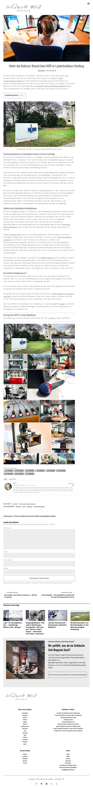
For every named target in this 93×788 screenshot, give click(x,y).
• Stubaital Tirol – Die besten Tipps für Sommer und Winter (68, 731)
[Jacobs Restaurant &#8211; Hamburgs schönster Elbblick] (57, 615)
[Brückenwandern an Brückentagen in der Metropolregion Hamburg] (80, 615)
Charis (14, 483)
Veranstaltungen (39, 506)
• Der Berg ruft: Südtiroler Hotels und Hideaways (68, 713)
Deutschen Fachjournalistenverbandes (50, 86)
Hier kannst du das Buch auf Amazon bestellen (67, 675)
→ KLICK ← (52, 318)
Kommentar (7, 528)
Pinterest (25, 761)
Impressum (68, 761)
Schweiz (25, 737)
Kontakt (68, 758)
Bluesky (25, 754)
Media (68, 756)
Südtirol (25, 717)
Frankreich (25, 739)
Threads (25, 763)
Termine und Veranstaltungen (27, 504)
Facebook (25, 756)
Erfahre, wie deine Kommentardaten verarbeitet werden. (55, 583)
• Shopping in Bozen (68, 719)
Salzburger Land (25, 726)
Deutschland (25, 713)
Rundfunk (30, 506)
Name (5, 551)
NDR (24, 506)
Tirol (25, 731)
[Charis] (8, 490)
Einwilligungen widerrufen (68, 770)
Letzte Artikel (12, 479)
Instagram (25, 758)
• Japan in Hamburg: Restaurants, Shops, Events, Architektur (68, 728)
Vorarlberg (25, 733)
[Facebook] (73, 485)
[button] (27, 339)
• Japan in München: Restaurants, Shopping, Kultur (68, 726)
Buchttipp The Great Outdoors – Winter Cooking (20, 595)
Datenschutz (68, 763)
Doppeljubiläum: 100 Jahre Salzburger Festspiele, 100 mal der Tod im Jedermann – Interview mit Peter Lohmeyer (35, 628)
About (68, 754)
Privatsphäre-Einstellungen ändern (68, 765)
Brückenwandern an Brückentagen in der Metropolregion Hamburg (79, 626)
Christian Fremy (15, 234)
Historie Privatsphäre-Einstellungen (68, 767)
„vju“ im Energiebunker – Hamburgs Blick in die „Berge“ (12, 625)
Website (5, 568)
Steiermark (25, 728)
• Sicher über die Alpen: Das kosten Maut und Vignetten (68, 715)
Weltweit (25, 742)
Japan (25, 744)
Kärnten (25, 724)
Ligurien (25, 722)
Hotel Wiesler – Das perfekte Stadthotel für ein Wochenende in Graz (57, 595)
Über (5, 479)
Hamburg (15, 504)
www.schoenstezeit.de (30, 485)
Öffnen (22, 95)
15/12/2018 (41, 71)
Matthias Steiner (47, 258)
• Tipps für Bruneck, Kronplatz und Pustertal (68, 724)
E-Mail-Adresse (8, 560)
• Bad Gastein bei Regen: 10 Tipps (68, 717)
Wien (25, 735)
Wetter (62, 304)
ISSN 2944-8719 (59, 779)
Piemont (25, 719)
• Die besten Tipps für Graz (68, 722)
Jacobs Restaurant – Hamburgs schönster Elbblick (57, 625)
